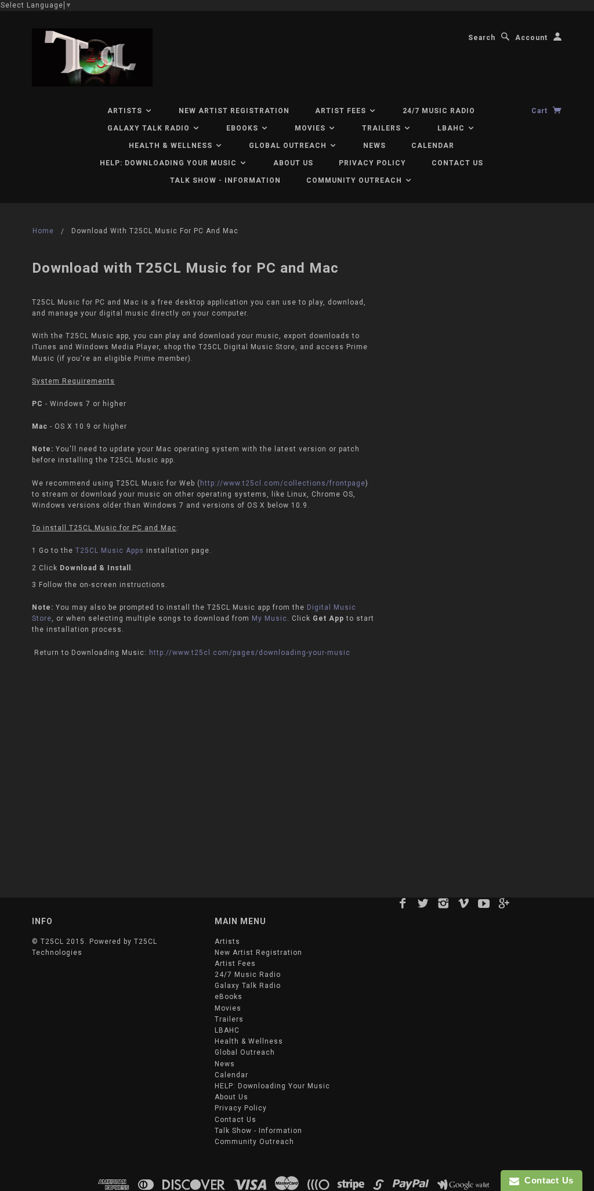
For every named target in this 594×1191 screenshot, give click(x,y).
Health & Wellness (172, 146)
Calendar (432, 146)
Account (531, 38)
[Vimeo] (464, 903)
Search (481, 38)
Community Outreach (355, 180)
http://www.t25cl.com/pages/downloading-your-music (249, 653)
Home (43, 231)
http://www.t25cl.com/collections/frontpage (282, 483)
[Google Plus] (504, 903)
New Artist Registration (234, 111)
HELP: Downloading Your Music (169, 163)
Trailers (382, 128)
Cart (540, 111)
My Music (269, 618)
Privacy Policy (372, 163)
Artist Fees (341, 111)
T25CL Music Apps (109, 550)
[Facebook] (403, 903)
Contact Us (457, 163)
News (374, 146)
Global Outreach (289, 146)
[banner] (92, 57)
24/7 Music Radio (439, 111)
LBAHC (452, 128)
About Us (293, 163)
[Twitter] (423, 903)
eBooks (243, 128)
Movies (311, 128)
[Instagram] (443, 903)
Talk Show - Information (225, 180)
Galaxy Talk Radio (149, 128)
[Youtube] (484, 903)
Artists (125, 111)
